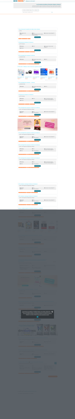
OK (37, 316)
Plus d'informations (37, 37)
